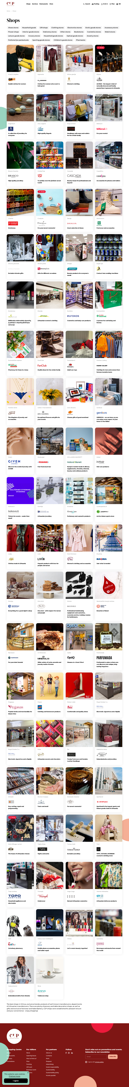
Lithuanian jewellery (45, 516)
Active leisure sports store (105, 516)
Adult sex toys (72, 370)
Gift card (29, 1067)
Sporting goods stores (41, 40)
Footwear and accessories (105, 228)
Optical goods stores (75, 36)
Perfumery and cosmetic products (78, 516)
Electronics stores (75, 28)
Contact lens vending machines (107, 273)
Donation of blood (103, 611)
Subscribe (113, 1056)
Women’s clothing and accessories (79, 563)
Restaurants (43, 4)
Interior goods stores (31, 32)
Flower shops (13, 32)
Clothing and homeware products (49, 711)
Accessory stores (111, 28)
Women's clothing (73, 84)
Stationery (11, 228)
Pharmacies (80, 40)
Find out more (14, 1076)
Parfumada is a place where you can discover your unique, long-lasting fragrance (107, 664)
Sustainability (50, 1070)
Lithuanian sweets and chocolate (49, 759)
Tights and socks (43, 854)
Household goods (29, 28)
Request (49, 1061)
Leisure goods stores (16, 36)
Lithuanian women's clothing (47, 320)
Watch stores (110, 32)
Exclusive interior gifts (15, 273)
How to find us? (31, 1058)
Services (35, 4)
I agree (16, 1081)
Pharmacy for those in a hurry (18, 370)
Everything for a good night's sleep (20, 611)
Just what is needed (103, 563)
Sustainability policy (52, 1072)
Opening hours (31, 1055)
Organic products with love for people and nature (48, 564)
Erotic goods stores (93, 28)
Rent (47, 1058)
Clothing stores (57, 28)
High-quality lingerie (44, 133)
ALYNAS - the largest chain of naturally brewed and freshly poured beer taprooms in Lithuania (108, 86)
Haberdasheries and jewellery (107, 759)
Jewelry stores (92, 36)
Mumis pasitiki (51, 1075)
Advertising (49, 1064)
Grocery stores (34, 36)
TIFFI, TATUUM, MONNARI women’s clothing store (106, 855)
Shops (28, 4)
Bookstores (78, 32)
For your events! (102, 133)
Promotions (10, 1061)
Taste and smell (43, 806)
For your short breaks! (15, 662)
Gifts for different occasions (47, 273)
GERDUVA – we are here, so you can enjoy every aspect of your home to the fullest (107, 419)
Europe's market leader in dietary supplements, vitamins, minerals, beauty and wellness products (78, 469)
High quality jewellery (15, 181)
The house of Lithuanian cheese (19, 854)
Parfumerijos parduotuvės (18, 40)
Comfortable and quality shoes (77, 711)
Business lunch (31, 1070)
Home (8, 11)
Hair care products (103, 467)
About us (49, 1053)
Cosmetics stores (94, 32)
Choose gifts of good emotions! (77, 417)
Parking (29, 1064)
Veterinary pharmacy (15, 948)
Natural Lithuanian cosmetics (77, 901)
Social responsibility (52, 1067)
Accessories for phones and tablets (108, 181)
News (28, 1053)
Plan (27, 1061)
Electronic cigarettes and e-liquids (108, 711)
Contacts (49, 1055)
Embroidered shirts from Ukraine (19, 996)
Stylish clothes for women (17, 84)
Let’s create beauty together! (77, 948)
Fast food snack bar (44, 467)
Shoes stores (13, 28)
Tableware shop (43, 996)
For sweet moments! (74, 806)
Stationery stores (50, 32)
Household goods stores (53, 36)
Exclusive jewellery (73, 854)
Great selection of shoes (75, 228)
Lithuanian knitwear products (107, 901)
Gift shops (44, 28)
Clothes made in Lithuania (17, 563)
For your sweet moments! (46, 228)
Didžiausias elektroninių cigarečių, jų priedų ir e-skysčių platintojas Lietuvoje (19, 323)
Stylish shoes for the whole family (49, 370)
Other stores (65, 32)
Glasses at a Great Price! (75, 662)
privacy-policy (99, 1062)
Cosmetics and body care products (79, 320)
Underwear (41, 901)
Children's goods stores (63, 40)
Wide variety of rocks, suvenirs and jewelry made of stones (49, 663)
